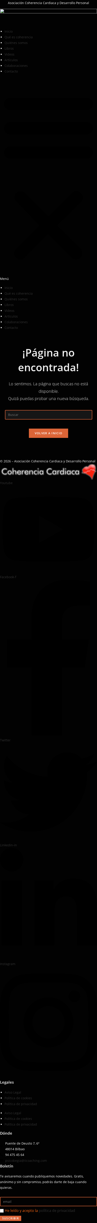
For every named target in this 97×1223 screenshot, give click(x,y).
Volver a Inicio (48, 433)
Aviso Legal (13, 1092)
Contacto (11, 71)
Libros (9, 48)
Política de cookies (18, 1098)
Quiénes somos (16, 43)
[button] (48, 179)
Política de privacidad (21, 1104)
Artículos (11, 60)
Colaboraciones (16, 65)
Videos (9, 54)
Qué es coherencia (19, 37)
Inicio (9, 31)
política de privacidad (57, 1210)
